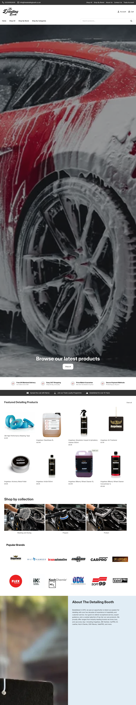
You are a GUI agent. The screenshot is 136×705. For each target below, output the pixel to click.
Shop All (89, 2)
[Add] (32, 430)
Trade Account (129, 2)
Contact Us (118, 2)
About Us (109, 2)
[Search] (131, 21)
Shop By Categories (39, 21)
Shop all (68, 366)
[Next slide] (129, 519)
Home (4, 21)
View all (129, 402)
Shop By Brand (99, 2)
